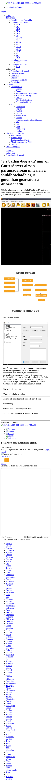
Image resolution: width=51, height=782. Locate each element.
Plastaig (19, 113)
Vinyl (18, 122)
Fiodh (18, 124)
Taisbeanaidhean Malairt (20, 140)
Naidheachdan (16, 138)
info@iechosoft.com (14, 7)
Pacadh (19, 98)
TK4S (18, 42)
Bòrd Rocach (21, 115)
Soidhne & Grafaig (23, 95)
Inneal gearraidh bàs (19, 64)
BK (17, 27)
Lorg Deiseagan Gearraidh (21, 20)
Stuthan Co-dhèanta (23, 102)
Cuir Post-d (5, 456)
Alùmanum (20, 107)
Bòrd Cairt (20, 111)
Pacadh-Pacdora (17, 82)
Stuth (13, 104)
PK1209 (19, 38)
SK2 (17, 53)
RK (17, 56)
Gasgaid (19, 89)
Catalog (14, 144)
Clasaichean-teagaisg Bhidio (22, 142)
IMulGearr (15, 75)
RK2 (18, 58)
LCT (18, 62)
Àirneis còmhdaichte (24, 100)
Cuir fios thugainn (13, 146)
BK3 (18, 31)
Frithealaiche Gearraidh (20, 71)
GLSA (18, 47)
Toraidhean (10, 18)
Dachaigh (9, 16)
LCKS (18, 51)
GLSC (18, 49)
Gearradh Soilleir (17, 73)
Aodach (19, 91)
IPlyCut (14, 78)
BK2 (18, 29)
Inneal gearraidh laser (19, 60)
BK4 (18, 33)
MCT (18, 67)
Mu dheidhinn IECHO (15, 133)
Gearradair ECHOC (19, 80)
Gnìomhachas (16, 87)
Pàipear (19, 109)
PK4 (17, 40)
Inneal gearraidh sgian (19, 22)
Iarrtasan (9, 84)
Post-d (3, 464)
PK (17, 36)
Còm (18, 127)
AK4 (18, 24)
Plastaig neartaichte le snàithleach (29, 120)
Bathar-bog (10, 153)
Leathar (19, 131)
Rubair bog (20, 129)
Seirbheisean (16, 135)
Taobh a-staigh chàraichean (26, 93)
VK (17, 44)
